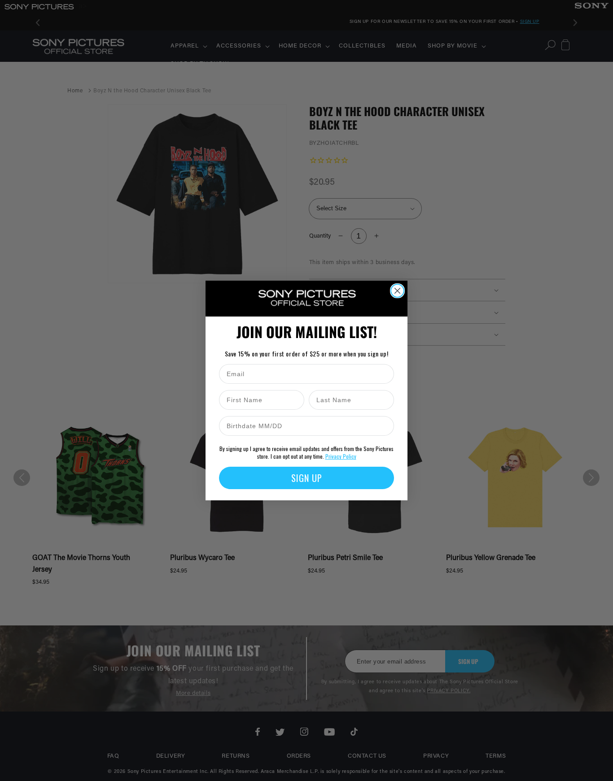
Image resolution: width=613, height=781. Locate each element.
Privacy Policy (340, 456)
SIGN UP (306, 478)
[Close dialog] (397, 290)
